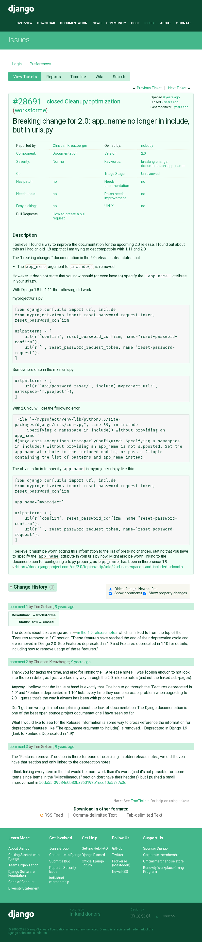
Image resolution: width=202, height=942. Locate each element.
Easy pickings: (27, 206)
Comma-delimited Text (95, 815)
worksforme (30, 110)
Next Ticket (177, 88)
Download (46, 23)
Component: (26, 153)
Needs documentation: (117, 184)
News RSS (120, 872)
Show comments (128, 593)
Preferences (40, 64)
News (96, 23)
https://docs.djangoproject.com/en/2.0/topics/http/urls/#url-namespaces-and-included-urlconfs (99, 566)
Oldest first (123, 589)
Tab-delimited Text (144, 815)
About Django (19, 848)
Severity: (23, 162)
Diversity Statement (23, 888)
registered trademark (130, 929)
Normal (59, 162)
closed (55, 101)
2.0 (143, 153)
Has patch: (24, 182)
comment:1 (19, 606)
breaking (148, 162)
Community (116, 23)
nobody (147, 146)
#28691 (27, 101)
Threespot (142, 916)
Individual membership (59, 880)
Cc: (18, 174)
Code (135, 23)
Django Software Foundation (21, 873)
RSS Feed (54, 815)
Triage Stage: (114, 174)
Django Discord (93, 855)
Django (21, 9)
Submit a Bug (59, 861)
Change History (34, 587)
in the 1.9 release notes (97, 632)
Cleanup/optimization (92, 101)
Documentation (73, 23)
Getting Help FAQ (95, 848)
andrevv (174, 916)
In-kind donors (85, 914)
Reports (53, 76)
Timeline (78, 76)
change (162, 162)
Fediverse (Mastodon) (121, 863)
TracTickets (140, 801)
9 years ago (171, 97)
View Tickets (25, 76)
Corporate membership (161, 855)
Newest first (148, 589)
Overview (24, 23)
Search (119, 76)
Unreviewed (150, 174)
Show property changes (168, 593)
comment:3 (19, 746)
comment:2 (19, 662)
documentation (153, 166)
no (55, 182)
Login (17, 64)
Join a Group (59, 848)
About (165, 23)
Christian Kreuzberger (70, 146)
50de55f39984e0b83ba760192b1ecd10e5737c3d (82, 782)
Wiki (99, 76)
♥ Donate (183, 23)
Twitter (117, 855)
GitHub (117, 848)
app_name (176, 166)
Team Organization (23, 865)
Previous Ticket (149, 88)
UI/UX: (109, 206)
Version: (110, 153)
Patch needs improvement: (115, 196)
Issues (149, 23)
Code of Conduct (21, 882)
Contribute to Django (65, 855)
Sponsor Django (155, 848)
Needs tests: (26, 194)
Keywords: (112, 162)
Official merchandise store (163, 861)
